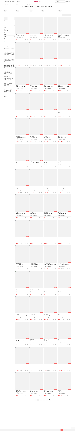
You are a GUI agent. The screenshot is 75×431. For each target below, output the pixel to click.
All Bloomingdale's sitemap (8, 73)
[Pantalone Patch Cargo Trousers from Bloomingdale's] (36, 228)
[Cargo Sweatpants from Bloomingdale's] (50, 152)
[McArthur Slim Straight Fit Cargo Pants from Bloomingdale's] (64, 228)
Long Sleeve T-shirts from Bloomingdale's (9, 60)
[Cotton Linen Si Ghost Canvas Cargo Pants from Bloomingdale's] (36, 177)
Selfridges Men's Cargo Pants (8, 92)
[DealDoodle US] (37, 1)
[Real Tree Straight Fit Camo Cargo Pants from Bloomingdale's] (22, 381)
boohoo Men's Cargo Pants (8, 79)
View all (5, 96)
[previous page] (36, 400)
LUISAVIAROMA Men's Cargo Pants (9, 86)
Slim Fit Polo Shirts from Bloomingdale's (9, 67)
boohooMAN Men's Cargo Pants (8, 78)
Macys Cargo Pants (6, 84)
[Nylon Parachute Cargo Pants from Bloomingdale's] (64, 50)
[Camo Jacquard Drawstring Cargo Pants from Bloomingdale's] (22, 50)
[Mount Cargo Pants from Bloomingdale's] (36, 203)
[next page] (50, 400)
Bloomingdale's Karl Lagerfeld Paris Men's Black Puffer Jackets (9, 53)
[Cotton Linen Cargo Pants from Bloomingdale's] (64, 177)
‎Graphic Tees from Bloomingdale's (9, 54)
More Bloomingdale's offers (8, 72)
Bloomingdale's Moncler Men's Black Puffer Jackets (9, 49)
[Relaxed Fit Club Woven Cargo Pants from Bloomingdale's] (36, 355)
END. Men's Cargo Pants (7, 85)
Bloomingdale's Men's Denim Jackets (9, 71)
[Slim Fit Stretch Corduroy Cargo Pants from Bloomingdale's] (50, 254)
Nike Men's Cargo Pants (7, 91)
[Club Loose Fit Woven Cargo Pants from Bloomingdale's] (50, 228)
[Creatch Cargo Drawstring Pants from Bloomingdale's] (36, 254)
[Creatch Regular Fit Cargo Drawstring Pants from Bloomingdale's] (64, 25)
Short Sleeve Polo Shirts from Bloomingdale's (9, 68)
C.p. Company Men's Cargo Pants (8, 89)
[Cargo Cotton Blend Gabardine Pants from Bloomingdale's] (36, 279)
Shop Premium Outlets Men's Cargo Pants (9, 83)
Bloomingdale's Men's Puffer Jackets (9, 66)
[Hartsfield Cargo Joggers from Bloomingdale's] (22, 254)
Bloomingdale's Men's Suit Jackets (9, 55)
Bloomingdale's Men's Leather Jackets (9, 59)
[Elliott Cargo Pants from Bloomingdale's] (50, 177)
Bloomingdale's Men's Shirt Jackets (9, 58)
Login (69, 1)
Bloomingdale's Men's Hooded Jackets (9, 61)
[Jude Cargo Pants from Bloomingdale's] (64, 152)
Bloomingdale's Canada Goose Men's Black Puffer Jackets (9, 52)
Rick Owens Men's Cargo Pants (8, 90)
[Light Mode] (67, 2)
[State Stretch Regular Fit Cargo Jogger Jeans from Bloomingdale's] (22, 304)
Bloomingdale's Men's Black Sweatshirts (9, 65)
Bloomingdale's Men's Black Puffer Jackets (9, 48)
